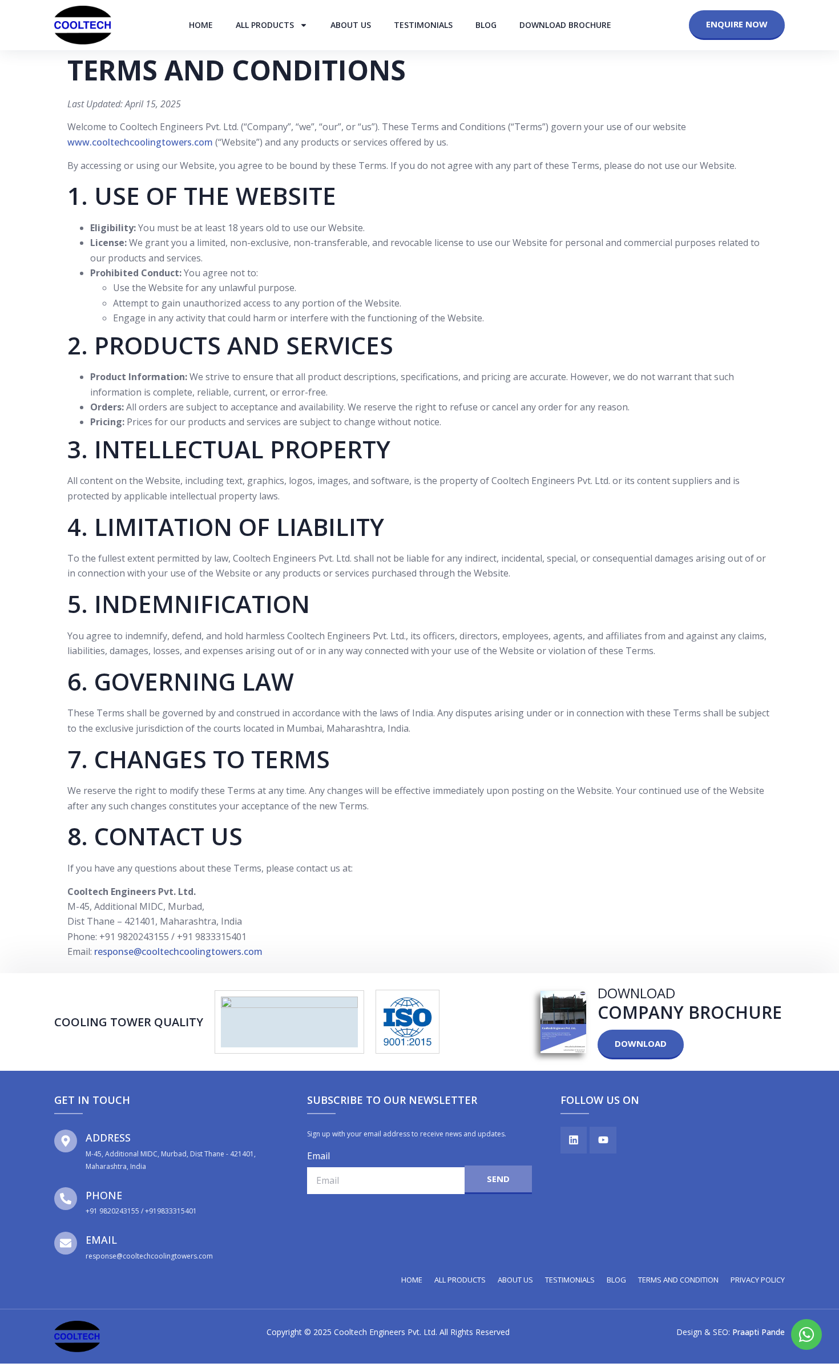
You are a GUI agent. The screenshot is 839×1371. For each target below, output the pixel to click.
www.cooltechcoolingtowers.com (140, 142)
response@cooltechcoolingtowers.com (178, 951)
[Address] (65, 1141)
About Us (350, 24)
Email (101, 1240)
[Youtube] (603, 1140)
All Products (265, 24)
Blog (486, 24)
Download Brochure (565, 24)
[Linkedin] (573, 1140)
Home (201, 24)
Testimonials (423, 24)
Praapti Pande (758, 1331)
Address (108, 1137)
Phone (104, 1195)
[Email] (65, 1243)
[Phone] (65, 1198)
